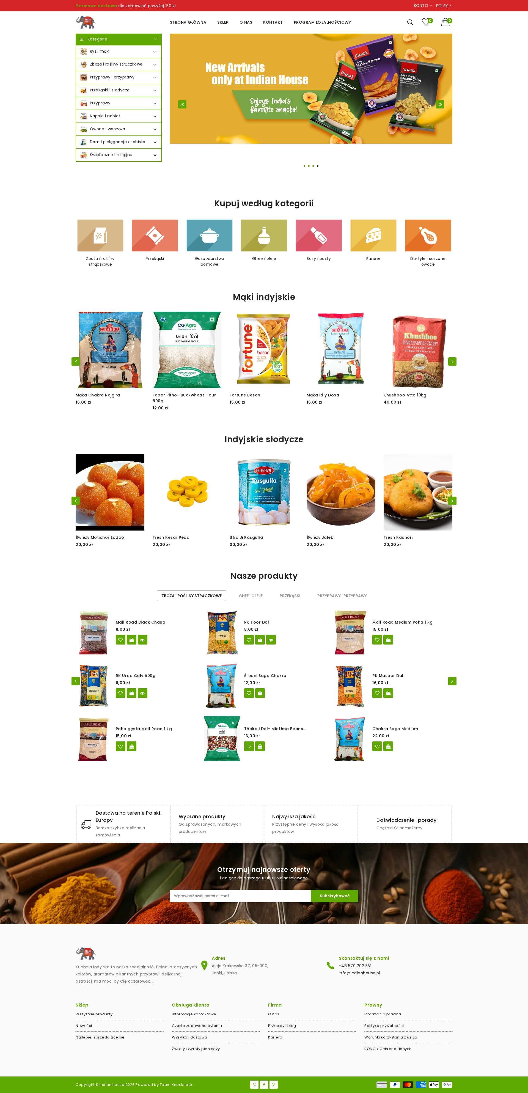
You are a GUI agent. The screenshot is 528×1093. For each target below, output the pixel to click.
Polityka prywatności (384, 1025)
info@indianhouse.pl (359, 973)
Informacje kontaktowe (194, 1014)
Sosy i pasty (319, 258)
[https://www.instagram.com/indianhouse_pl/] (274, 1085)
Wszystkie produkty (94, 1014)
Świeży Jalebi (321, 537)
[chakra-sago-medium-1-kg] (377, 746)
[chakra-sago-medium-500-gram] (249, 693)
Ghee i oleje (264, 258)
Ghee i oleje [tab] (251, 596)
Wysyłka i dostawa (189, 1037)
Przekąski (155, 258)
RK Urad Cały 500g (136, 675)
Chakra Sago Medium (395, 729)
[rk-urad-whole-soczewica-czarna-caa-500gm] (120, 693)
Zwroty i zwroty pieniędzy (196, 1048)
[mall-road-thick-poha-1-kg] (120, 746)
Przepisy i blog (282, 1025)
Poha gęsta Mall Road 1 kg (144, 729)
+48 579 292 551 (355, 966)
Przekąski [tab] (290, 596)
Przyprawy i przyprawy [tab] (342, 596)
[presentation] (76, 361)
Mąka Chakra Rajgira (98, 395)
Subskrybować (335, 896)
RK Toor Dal (256, 622)
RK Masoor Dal (387, 675)
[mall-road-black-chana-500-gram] (120, 640)
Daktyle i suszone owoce (428, 261)
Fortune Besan (245, 395)
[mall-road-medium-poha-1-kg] (377, 640)
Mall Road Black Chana (141, 622)
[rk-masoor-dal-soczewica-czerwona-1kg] (377, 693)
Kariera (275, 1037)
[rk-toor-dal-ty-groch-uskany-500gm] (249, 640)
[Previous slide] (182, 104)
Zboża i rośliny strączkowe (100, 261)
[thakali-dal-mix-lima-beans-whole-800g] (249, 746)
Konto (422, 5)
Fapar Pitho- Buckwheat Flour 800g (184, 398)
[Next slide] (440, 104)
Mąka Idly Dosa (323, 395)
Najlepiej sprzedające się (100, 1037)
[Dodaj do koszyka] (388, 640)
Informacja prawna (382, 1014)
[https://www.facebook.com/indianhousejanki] (264, 1085)
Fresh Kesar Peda (171, 537)
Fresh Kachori (398, 537)
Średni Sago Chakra (265, 675)
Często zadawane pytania (197, 1025)
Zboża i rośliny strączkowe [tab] (191, 596)
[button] (447, 22)
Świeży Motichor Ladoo (100, 537)
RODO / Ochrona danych (388, 1048)
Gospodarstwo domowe (209, 261)
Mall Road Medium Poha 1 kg (402, 622)
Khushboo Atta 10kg (405, 395)
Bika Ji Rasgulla (246, 537)
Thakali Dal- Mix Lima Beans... (275, 729)
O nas (273, 1014)
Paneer (373, 258)
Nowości (84, 1025)
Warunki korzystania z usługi (391, 1037)
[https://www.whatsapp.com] (254, 1085)
